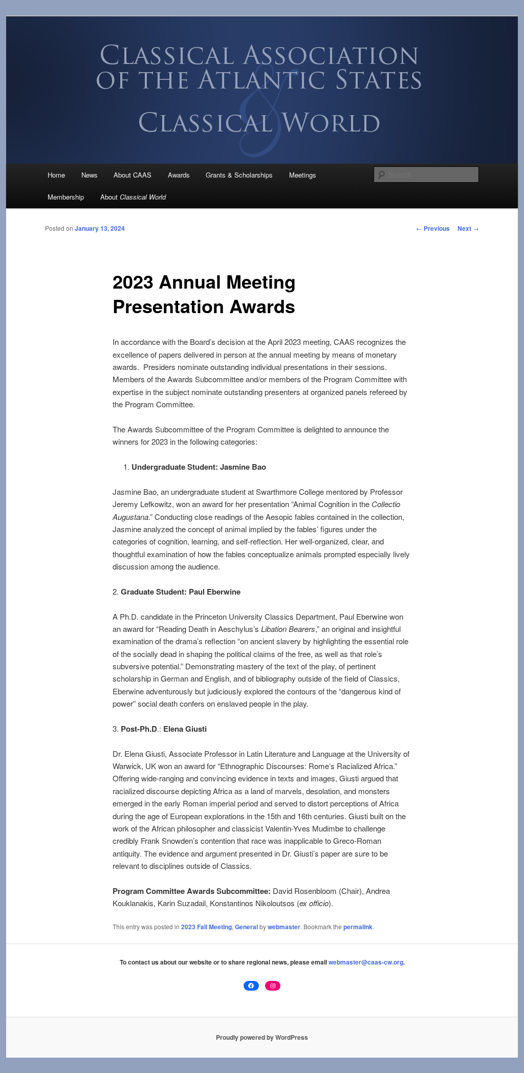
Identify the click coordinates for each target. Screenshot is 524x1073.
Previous (433, 228)
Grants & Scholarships (239, 175)
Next (468, 228)
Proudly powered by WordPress (262, 1037)
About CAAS (132, 175)
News (89, 175)
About (133, 197)
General (246, 926)
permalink (358, 926)
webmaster (284, 926)
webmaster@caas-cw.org (366, 962)
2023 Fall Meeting (206, 926)
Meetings (302, 175)
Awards (179, 175)
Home (56, 175)
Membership (66, 197)
